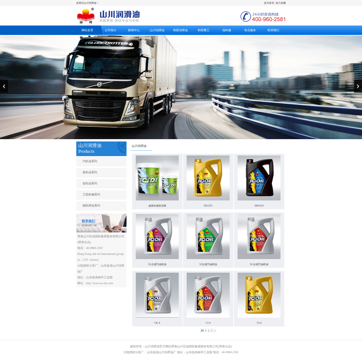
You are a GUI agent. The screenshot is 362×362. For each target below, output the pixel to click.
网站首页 (87, 30)
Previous (4, 86)
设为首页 (269, 2)
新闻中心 (134, 30)
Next (358, 86)
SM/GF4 (259, 205)
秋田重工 (203, 30)
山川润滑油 (157, 30)
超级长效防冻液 (157, 205)
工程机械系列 (91, 194)
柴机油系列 (90, 172)
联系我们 (273, 30)
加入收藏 (281, 2)
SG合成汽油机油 (259, 264)
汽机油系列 (90, 161)
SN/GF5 (208, 205)
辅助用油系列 (91, 205)
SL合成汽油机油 (157, 264)
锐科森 (226, 30)
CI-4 (259, 322)
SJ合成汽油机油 (208, 264)
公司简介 (110, 30)
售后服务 (250, 30)
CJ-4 (208, 322)
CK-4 (157, 322)
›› (215, 330)
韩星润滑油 (180, 30)
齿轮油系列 (90, 183)
